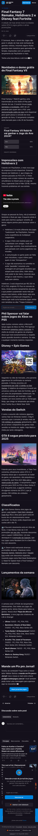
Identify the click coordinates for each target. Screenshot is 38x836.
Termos (25, 827)
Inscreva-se (26, 3)
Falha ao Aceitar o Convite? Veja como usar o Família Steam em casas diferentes (13, 749)
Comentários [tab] (7, 717)
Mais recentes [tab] (15, 741)
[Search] (34, 741)
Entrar (34, 3)
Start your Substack (14, 830)
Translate (6, 8)
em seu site (15, 532)
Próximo (30, 703)
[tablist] (11, 717)
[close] (32, 770)
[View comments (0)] (10, 36)
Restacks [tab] (16, 717)
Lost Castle (11, 512)
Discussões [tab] (25, 741)
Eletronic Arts (20, 553)
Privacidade (19, 827)
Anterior (7, 703)
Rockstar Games (8, 553)
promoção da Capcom (21, 538)
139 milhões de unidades (11, 422)
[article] (19, 753)
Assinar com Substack (20, 805)
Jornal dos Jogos (15, 758)
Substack (12, 834)
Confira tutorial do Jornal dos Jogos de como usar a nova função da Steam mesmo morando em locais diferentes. (14, 755)
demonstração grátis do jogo (13, 112)
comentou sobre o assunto (20, 329)
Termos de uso (9, 811)
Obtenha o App (26, 830)
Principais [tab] (6, 741)
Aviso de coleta (32, 827)
